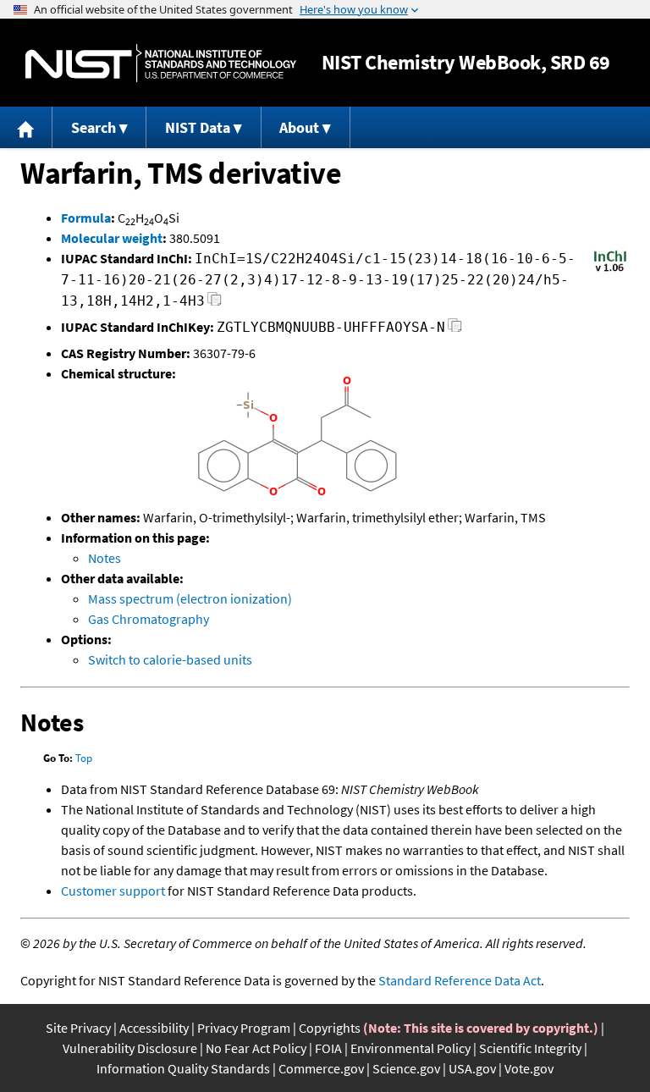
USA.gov (472, 1068)
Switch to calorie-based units (170, 659)
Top (83, 758)
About (299, 127)
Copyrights (330, 1027)
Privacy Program (243, 1027)
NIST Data (197, 127)
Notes (104, 557)
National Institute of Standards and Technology (160, 63)
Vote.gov (529, 1068)
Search (93, 127)
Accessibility (154, 1027)
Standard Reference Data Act (459, 980)
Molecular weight (111, 237)
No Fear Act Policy (256, 1048)
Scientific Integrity (530, 1048)
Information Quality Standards (183, 1068)
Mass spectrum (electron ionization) (190, 598)
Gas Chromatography (148, 618)
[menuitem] (26, 127)
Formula (86, 217)
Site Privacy (78, 1027)
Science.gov (406, 1068)
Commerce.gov (321, 1068)
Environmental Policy (410, 1048)
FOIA (328, 1048)
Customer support (113, 890)
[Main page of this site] (26, 127)
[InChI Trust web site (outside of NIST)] (610, 270)
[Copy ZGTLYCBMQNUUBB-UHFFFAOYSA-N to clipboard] (455, 330)
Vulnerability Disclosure (130, 1048)
